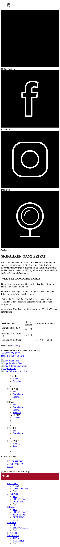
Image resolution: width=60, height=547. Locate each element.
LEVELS (11, 522)
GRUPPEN (12, 494)
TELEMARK (19, 514)
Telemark (17, 412)
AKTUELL (12, 483)
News (15, 378)
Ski (14, 391)
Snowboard (18, 394)
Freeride (16, 397)
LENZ (10, 466)
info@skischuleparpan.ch (12, 356)
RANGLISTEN (20, 488)
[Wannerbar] (10, 360)
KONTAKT (18, 540)
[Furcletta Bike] (11, 363)
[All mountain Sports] (14, 366)
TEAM (16, 538)
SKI (15, 496)
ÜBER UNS (13, 535)
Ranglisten (18, 381)
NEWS (16, 486)
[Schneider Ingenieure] (15, 371)
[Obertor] (8, 368)
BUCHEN (12, 533)
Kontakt (16, 443)
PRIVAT (11, 507)
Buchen (16, 417)
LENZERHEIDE (15, 461)
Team (15, 446)
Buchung (15, 345)
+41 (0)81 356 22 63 (10, 353)
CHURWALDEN (15, 464)
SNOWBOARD (20, 499)
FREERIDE (18, 501)
